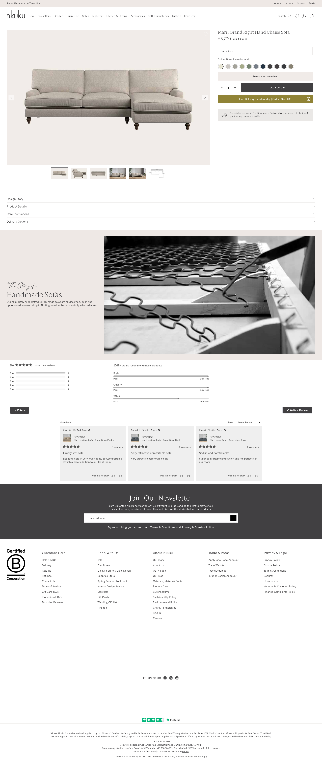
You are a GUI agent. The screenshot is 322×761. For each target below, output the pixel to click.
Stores (301, 3)
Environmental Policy (165, 602)
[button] (273, 39)
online (185, 751)
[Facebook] (165, 678)
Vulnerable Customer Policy (280, 586)
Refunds (46, 575)
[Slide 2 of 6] (79, 173)
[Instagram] (171, 678)
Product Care (160, 586)
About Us (158, 565)
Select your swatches (265, 76)
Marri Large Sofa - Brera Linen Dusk (228, 439)
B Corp (157, 612)
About (289, 3)
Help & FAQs (49, 560)
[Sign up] (233, 518)
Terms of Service (51, 586)
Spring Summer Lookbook (112, 581)
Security (268, 575)
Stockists (102, 591)
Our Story (158, 560)
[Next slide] (205, 97)
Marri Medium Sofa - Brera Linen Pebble (94, 439)
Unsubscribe (271, 581)
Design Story (15, 199)
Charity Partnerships (164, 607)
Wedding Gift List (107, 602)
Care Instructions (18, 214)
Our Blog (158, 575)
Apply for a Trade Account (223, 560)
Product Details (17, 206)
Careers (157, 618)
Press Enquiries (217, 570)
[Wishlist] (297, 16)
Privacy (186, 527)
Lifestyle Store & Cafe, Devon (114, 570)
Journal (277, 3)
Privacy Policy (272, 560)
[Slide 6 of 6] (156, 173)
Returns (46, 570)
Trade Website (216, 565)
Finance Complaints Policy (279, 591)
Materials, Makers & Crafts (167, 581)
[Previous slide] (11, 97)
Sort (231, 422)
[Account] (304, 16)
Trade (312, 3)
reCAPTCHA (145, 756)
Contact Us (48, 581)
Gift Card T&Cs (50, 591)
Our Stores (103, 565)
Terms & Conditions (162, 527)
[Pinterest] (177, 678)
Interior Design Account (222, 575)
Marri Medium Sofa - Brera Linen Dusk (161, 439)
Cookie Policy (272, 565)
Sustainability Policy (164, 597)
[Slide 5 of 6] (137, 173)
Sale (99, 560)
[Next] (258, 453)
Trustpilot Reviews (52, 602)
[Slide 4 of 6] (118, 173)
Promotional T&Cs (52, 597)
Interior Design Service (110, 586)
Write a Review (300, 410)
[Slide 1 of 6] (59, 173)
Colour (233, 59)
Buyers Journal (161, 591)
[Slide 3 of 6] (98, 173)
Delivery (46, 565)
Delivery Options (17, 221)
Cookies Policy (204, 527)
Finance (102, 607)
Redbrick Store (106, 575)
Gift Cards (103, 597)
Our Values (159, 570)
